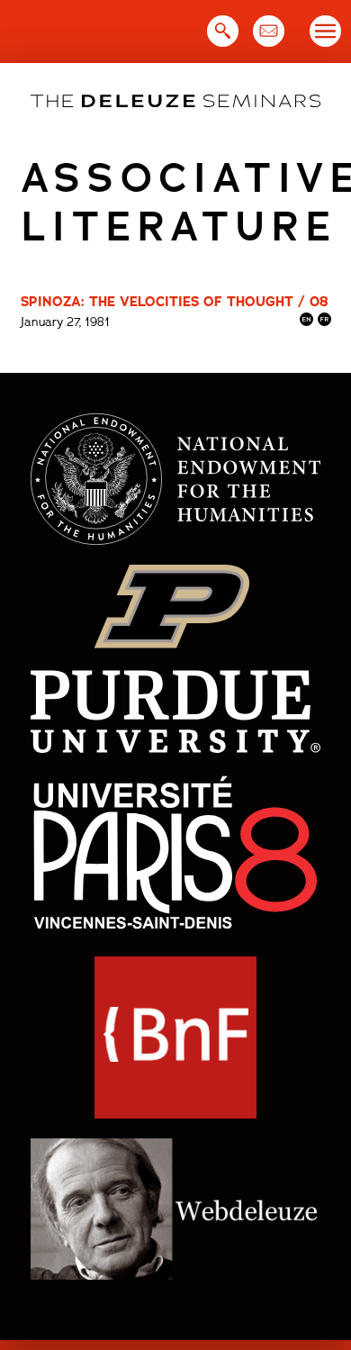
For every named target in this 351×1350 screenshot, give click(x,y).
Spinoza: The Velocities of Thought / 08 (174, 302)
